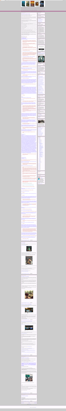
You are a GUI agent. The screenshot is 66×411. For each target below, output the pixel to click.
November (40, 140)
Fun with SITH (40, 144)
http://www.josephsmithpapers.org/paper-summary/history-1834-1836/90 (27, 51)
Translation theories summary (40, 88)
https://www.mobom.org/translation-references (24, 271)
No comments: (28, 273)
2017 (39, 167)
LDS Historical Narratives (40, 21)
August (39, 142)
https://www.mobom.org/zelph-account (25, 205)
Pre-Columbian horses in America (41, 93)
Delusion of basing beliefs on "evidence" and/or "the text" (40, 76)
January (40, 162)
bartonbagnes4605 (30, 204)
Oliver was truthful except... (40, 81)
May (39, 159)
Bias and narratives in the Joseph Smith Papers (26, 321)
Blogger (35, 407)
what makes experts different (24, 395)
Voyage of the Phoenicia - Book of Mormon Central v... (41, 154)
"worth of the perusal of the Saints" (41, 153)
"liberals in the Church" (40, 129)
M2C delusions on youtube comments (25, 13)
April (39, 160)
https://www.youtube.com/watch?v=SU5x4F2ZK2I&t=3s (25, 324)
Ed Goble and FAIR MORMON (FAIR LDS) (41, 152)
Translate (42, 73)
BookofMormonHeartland (40, 134)
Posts (39, 172)
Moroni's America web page (40, 133)
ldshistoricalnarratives (29, 346)
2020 (39, 165)
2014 (39, 169)
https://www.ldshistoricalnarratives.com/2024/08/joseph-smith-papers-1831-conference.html (28, 350)
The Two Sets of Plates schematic (41, 82)
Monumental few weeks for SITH (41, 53)
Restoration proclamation (40, 128)
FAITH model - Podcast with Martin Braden (26, 304)
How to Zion (39, 117)
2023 (39, 163)
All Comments (40, 173)
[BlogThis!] (30, 273)
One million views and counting (25, 276)
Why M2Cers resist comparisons (25, 357)
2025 (39, 138)
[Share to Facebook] (31, 273)
